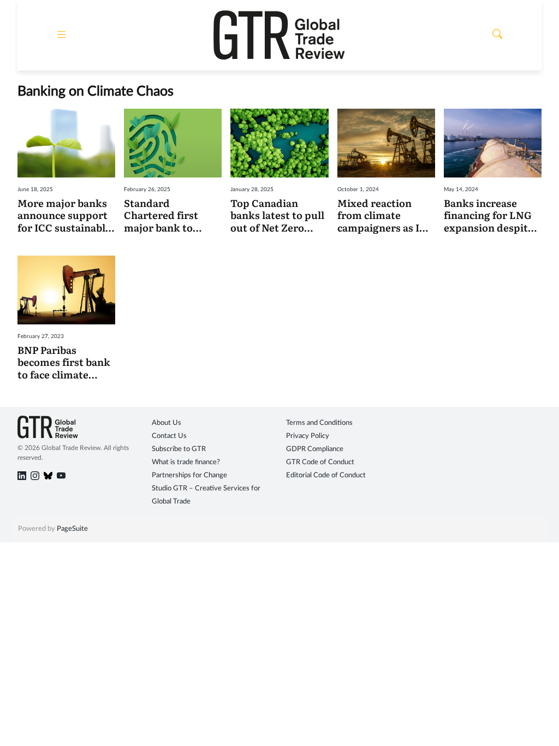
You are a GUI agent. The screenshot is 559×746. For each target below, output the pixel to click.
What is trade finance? (186, 462)
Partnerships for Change (189, 475)
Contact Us (169, 436)
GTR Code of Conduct (320, 462)
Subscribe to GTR (179, 449)
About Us (166, 423)
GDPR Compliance (314, 449)
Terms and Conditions (319, 423)
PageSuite (72, 528)
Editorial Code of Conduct (326, 475)
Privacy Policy (307, 436)
